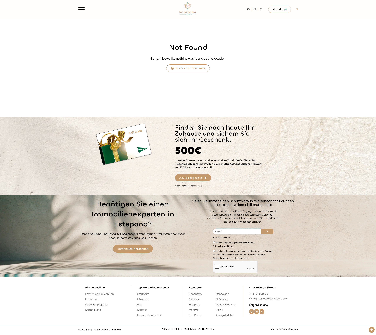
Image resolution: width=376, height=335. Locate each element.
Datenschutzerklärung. (223, 246)
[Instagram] (251, 311)
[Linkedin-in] (256, 311)
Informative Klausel (222, 237)
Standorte (195, 287)
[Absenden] (267, 231)
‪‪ (297, 9)
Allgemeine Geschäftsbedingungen (189, 186)
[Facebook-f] (262, 311)
